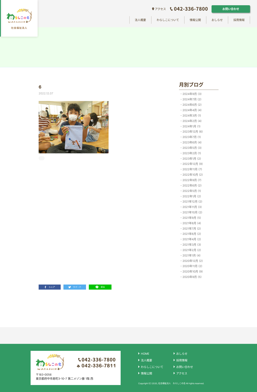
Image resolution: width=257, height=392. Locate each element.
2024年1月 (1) (191, 126)
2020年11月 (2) (192, 266)
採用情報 (239, 20)
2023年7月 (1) (191, 137)
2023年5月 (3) (192, 148)
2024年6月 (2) (192, 104)
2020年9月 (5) (192, 277)
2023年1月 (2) (191, 158)
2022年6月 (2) (192, 185)
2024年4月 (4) (192, 110)
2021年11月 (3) (192, 207)
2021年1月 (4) (191, 255)
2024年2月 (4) (192, 121)
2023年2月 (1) (191, 153)
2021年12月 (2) (192, 201)
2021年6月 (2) (191, 234)
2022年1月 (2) (191, 196)
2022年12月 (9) (192, 164)
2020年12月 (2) (192, 261)
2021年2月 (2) (191, 250)
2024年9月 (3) (192, 94)
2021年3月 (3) (191, 244)
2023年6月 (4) (192, 142)
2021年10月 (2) (192, 212)
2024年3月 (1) (191, 115)
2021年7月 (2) (191, 228)
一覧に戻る (102, 308)
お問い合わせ (230, 9)
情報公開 (195, 20)
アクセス (160, 9)
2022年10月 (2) (192, 174)
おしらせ (217, 20)
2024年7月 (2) (191, 99)
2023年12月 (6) (192, 131)
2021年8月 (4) (191, 223)
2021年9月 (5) (191, 217)
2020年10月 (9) (192, 271)
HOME (145, 353)
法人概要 (140, 20)
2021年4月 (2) (191, 239)
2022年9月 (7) (191, 180)
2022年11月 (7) (192, 169)
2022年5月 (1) (191, 191)
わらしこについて (168, 20)
